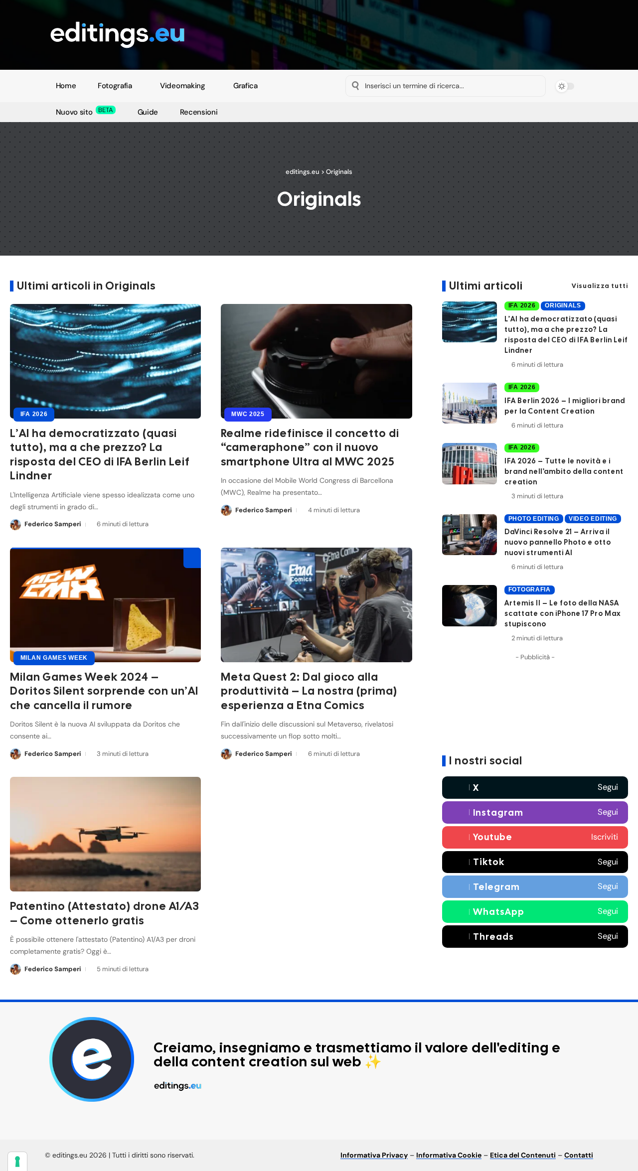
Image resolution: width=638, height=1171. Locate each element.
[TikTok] (385, 113)
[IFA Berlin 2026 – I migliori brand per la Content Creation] (469, 403)
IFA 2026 (34, 414)
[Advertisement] (535, 705)
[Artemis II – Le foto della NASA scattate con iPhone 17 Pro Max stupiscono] (469, 605)
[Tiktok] (535, 862)
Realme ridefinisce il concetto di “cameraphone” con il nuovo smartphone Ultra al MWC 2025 (310, 447)
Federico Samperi (52, 524)
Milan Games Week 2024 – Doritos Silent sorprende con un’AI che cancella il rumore (104, 691)
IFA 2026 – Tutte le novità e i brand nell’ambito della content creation (564, 471)
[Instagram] (374, 113)
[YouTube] (362, 113)
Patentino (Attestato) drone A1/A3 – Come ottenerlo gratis (104, 913)
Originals (563, 305)
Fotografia (529, 589)
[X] (351, 113)
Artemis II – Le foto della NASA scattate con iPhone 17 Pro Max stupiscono (562, 613)
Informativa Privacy (374, 1155)
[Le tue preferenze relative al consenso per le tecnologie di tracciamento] (17, 1161)
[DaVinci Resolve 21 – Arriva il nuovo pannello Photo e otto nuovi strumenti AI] (469, 535)
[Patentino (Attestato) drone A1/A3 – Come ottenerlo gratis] (105, 834)
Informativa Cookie (448, 1155)
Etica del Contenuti (523, 1155)
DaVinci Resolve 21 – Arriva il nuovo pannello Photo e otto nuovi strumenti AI (557, 542)
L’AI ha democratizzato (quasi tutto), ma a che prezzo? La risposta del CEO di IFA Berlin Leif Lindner (100, 454)
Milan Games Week (54, 658)
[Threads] (535, 936)
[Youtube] (535, 837)
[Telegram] (397, 113)
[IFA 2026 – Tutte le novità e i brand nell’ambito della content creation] (469, 463)
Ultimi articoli (486, 286)
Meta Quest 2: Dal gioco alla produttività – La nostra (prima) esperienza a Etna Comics (309, 691)
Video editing (593, 518)
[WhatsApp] (408, 113)
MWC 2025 (248, 414)
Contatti (578, 1155)
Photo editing (533, 518)
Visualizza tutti (600, 286)
